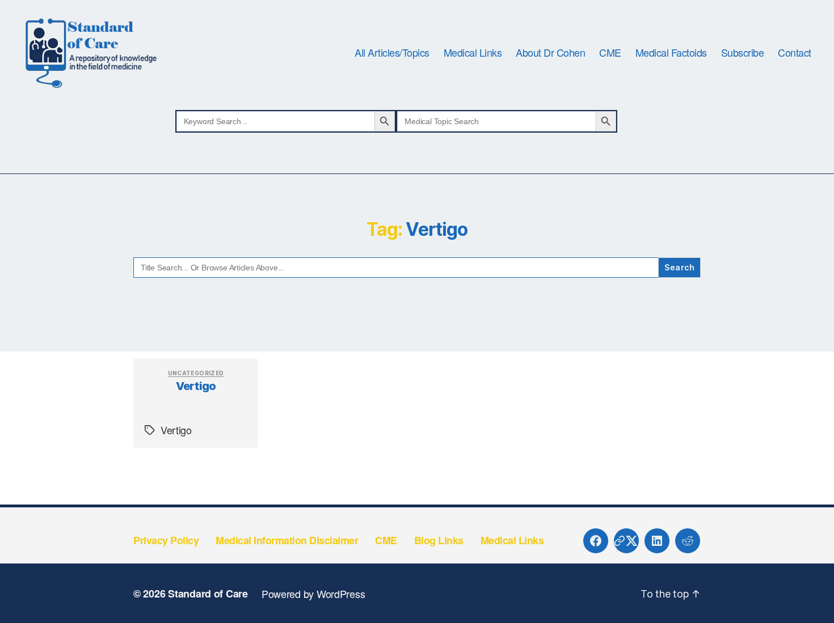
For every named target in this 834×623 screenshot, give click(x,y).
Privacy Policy (166, 540)
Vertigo (196, 386)
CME (610, 52)
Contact (794, 52)
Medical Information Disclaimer (287, 540)
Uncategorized (196, 373)
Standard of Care (208, 593)
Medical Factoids (671, 52)
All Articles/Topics (392, 52)
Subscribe (742, 52)
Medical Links (473, 52)
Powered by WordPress (313, 593)
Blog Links (439, 540)
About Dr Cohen (550, 52)
